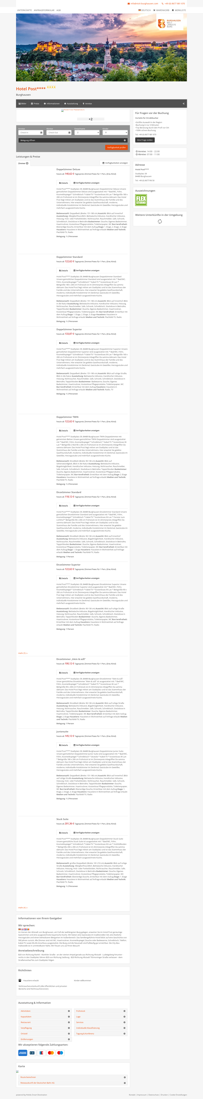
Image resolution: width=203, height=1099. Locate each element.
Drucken (164, 1094)
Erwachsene (79, 128)
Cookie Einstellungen (178, 1094)
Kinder (105, 128)
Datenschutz (153, 1094)
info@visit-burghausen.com (144, 3)
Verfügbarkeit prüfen (116, 147)
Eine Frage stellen (145, 140)
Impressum (142, 1094)
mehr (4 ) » (22, 907)
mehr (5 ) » (22, 653)
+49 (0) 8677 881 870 (174, 3)
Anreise (21, 128)
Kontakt (132, 1094)
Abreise (49, 128)
